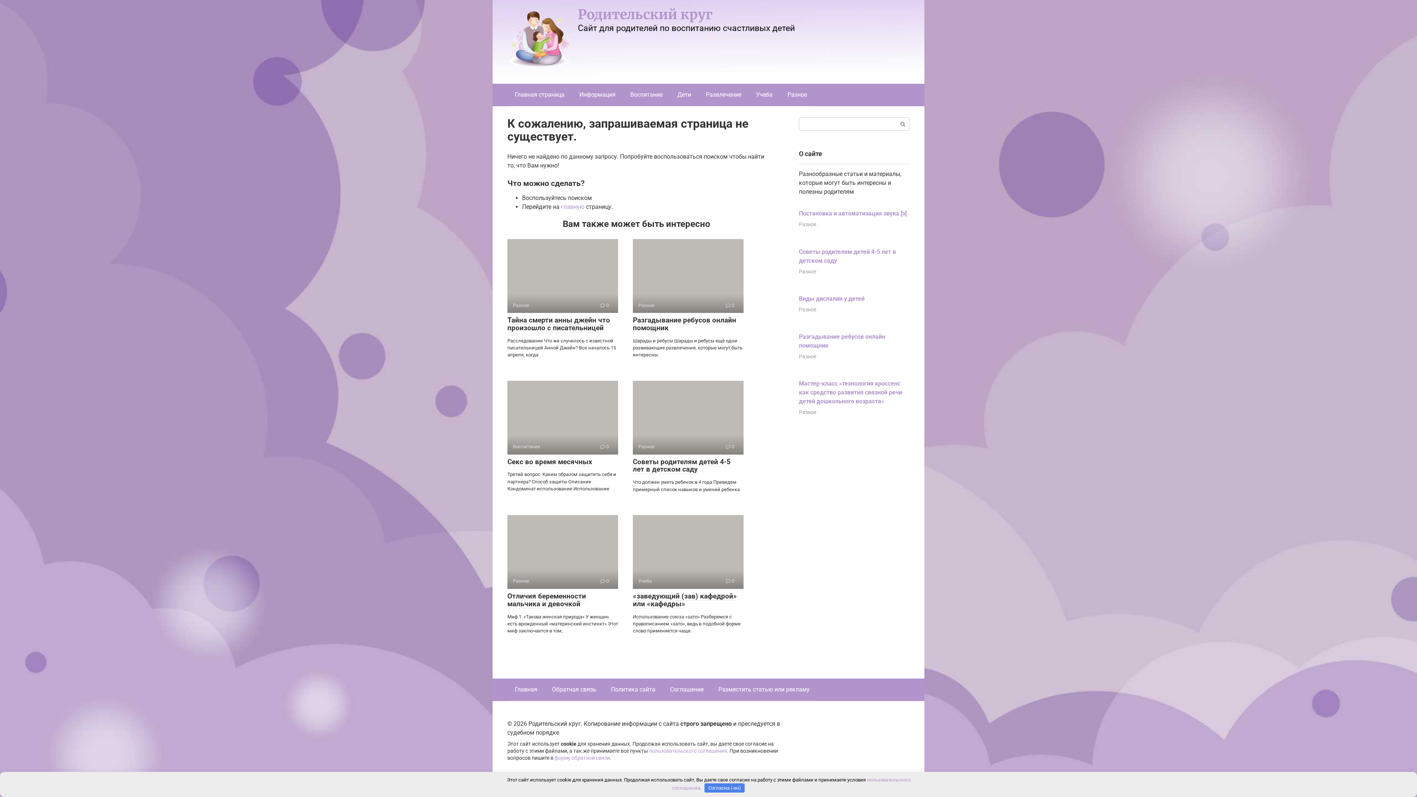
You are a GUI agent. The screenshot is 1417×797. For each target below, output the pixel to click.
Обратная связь (574, 689)
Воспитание (646, 94)
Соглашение (687, 689)
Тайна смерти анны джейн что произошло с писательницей (558, 324)
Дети (684, 94)
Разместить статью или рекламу (764, 689)
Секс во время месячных (549, 462)
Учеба (764, 94)
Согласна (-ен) (724, 788)
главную (573, 206)
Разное (797, 94)
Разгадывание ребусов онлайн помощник (684, 324)
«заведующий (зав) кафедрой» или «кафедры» (685, 600)
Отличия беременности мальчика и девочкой (546, 600)
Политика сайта (633, 689)
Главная (526, 689)
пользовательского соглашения (688, 751)
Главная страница (540, 94)
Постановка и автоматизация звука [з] (853, 213)
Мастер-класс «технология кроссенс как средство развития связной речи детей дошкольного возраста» (850, 392)
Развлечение (723, 94)
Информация (597, 94)
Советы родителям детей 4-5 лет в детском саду (682, 466)
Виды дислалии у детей (832, 298)
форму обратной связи (582, 758)
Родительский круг (645, 14)
